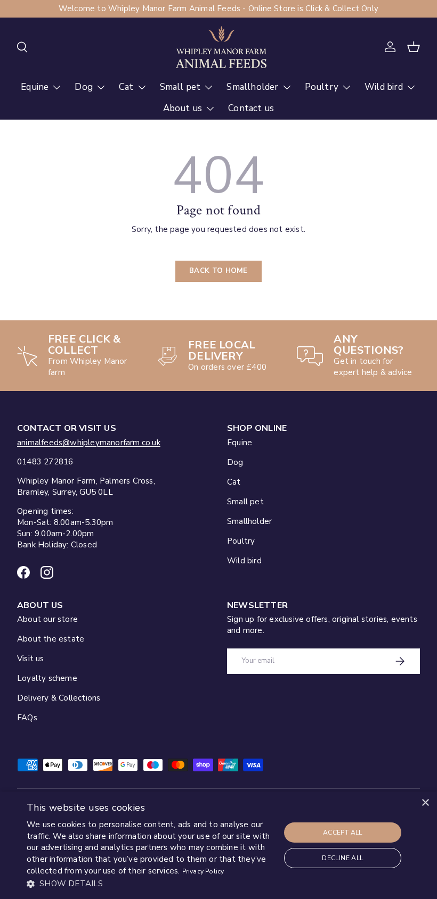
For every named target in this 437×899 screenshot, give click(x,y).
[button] (413, 47)
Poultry (241, 541)
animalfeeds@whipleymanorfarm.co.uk (88, 442)
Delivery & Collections (58, 698)
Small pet (245, 501)
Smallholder (249, 521)
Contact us (251, 108)
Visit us (30, 658)
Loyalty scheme (47, 678)
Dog (235, 462)
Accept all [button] (342, 832)
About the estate (50, 639)
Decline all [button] (342, 858)
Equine (239, 442)
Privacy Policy (203, 871)
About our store (47, 619)
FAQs (27, 717)
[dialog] (218, 845)
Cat (234, 482)
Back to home (218, 271)
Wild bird (244, 560)
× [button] (425, 803)
